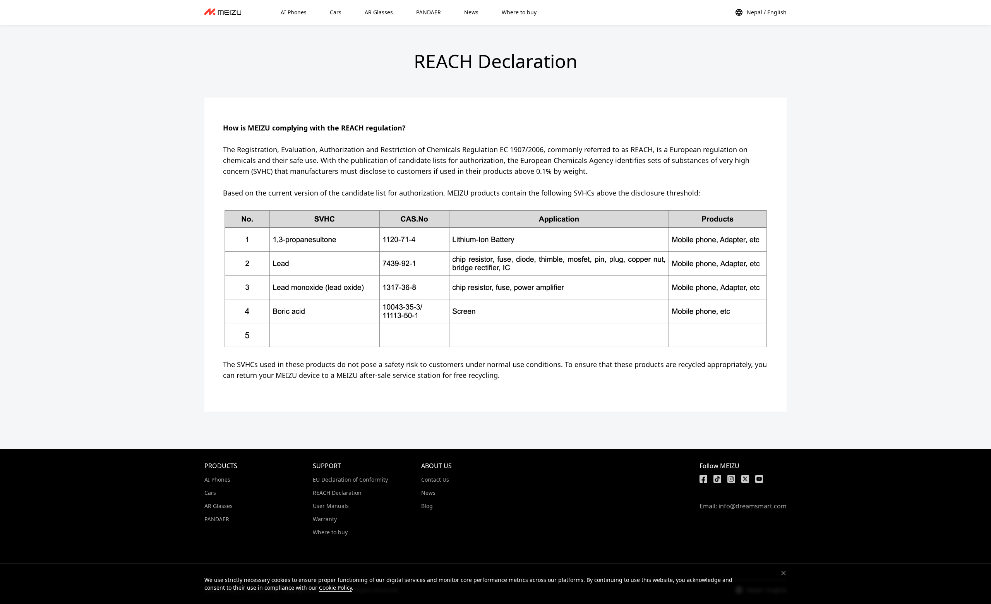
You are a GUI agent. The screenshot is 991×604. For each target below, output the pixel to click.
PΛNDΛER (216, 519)
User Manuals (331, 506)
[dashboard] (222, 12)
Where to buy (330, 532)
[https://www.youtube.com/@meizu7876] (759, 479)
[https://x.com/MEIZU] (745, 479)
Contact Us (435, 479)
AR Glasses (218, 506)
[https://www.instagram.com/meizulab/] (731, 479)
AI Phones (217, 479)
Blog (427, 506)
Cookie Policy (335, 587)
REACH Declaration (337, 492)
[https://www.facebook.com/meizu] (703, 479)
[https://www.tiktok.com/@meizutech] (717, 479)
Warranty (325, 519)
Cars (210, 492)
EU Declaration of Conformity (350, 479)
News (428, 492)
